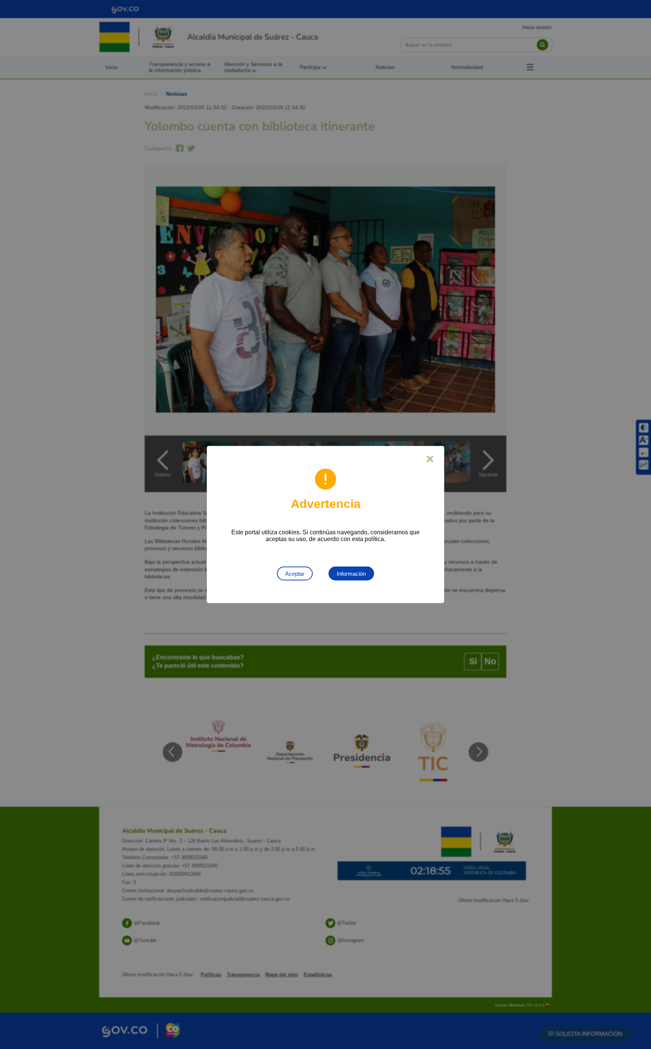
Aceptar (294, 573)
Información (351, 573)
